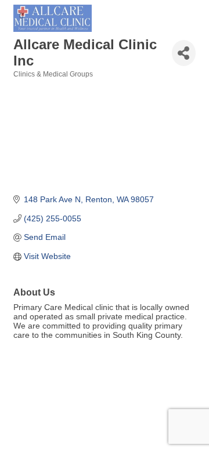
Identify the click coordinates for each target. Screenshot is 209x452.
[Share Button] (184, 53)
